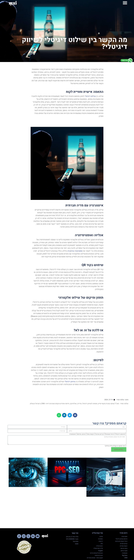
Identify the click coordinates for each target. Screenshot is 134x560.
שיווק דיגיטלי (70, 381)
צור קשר (75, 533)
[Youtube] (38, 536)
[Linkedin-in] (33, 536)
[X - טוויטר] (28, 536)
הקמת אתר (90, 434)
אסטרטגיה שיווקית (75, 251)
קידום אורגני (99, 434)
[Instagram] (24, 536)
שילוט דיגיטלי (90, 96)
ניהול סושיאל (109, 434)
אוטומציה (72, 434)
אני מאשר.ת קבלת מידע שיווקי (115, 446)
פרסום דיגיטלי (120, 434)
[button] (125, 2)
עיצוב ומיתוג (81, 434)
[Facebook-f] (19, 536)
